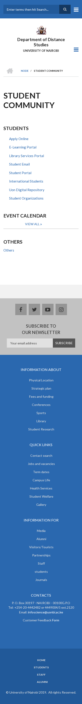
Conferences (41, 405)
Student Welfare (41, 496)
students (41, 571)
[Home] (41, 29)
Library (41, 421)
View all (32, 224)
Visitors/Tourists (41, 547)
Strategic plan (41, 388)
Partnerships (41, 555)
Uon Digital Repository (26, 190)
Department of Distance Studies (41, 42)
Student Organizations (26, 198)
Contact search (41, 455)
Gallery (41, 504)
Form (55, 620)
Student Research (41, 429)
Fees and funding (41, 396)
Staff (41, 563)
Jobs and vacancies (41, 464)
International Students (26, 181)
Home (41, 660)
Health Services (41, 488)
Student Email (19, 164)
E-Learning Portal (22, 147)
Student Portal (20, 173)
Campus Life (41, 480)
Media (41, 531)
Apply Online (18, 139)
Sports (41, 413)
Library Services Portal (26, 156)
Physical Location (41, 380)
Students (41, 667)
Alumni (41, 539)
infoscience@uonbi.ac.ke (45, 612)
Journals (41, 580)
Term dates (41, 472)
